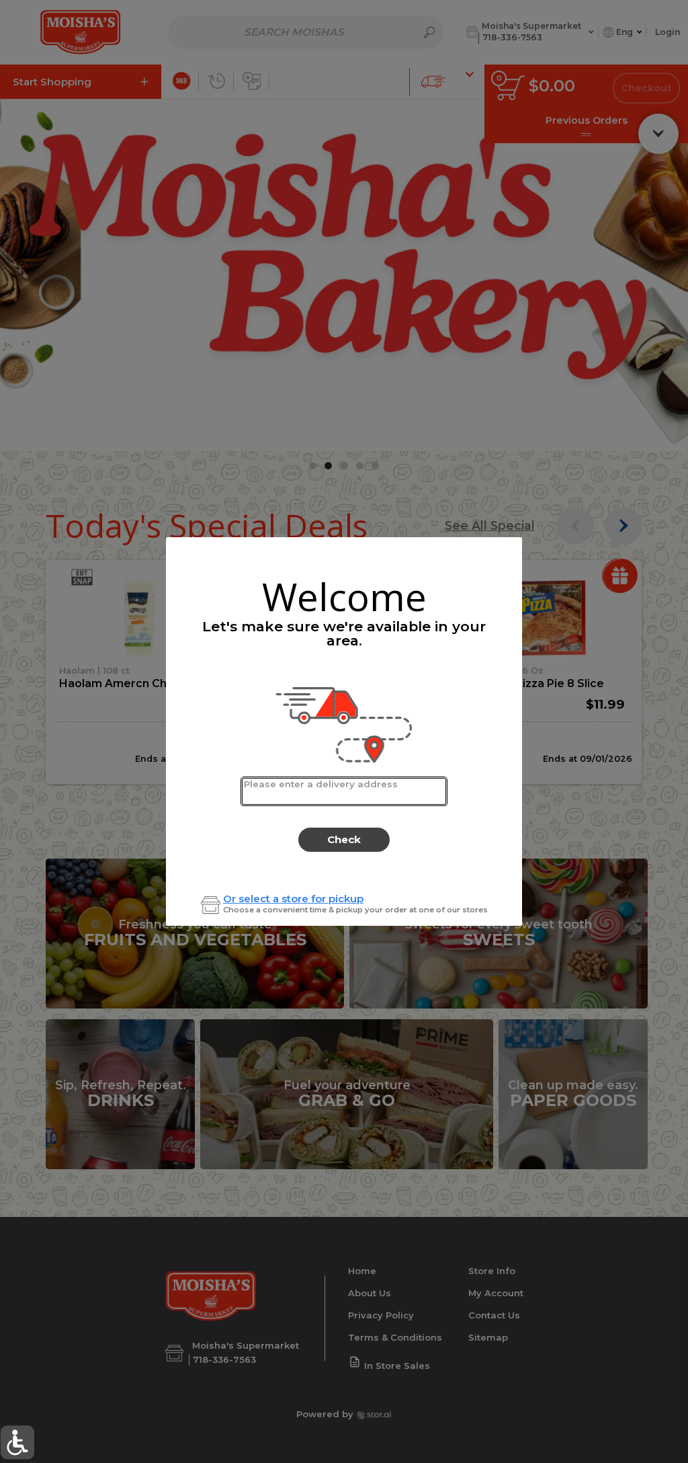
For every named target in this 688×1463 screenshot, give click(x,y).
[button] (17, 1442)
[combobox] (344, 791)
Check (344, 839)
